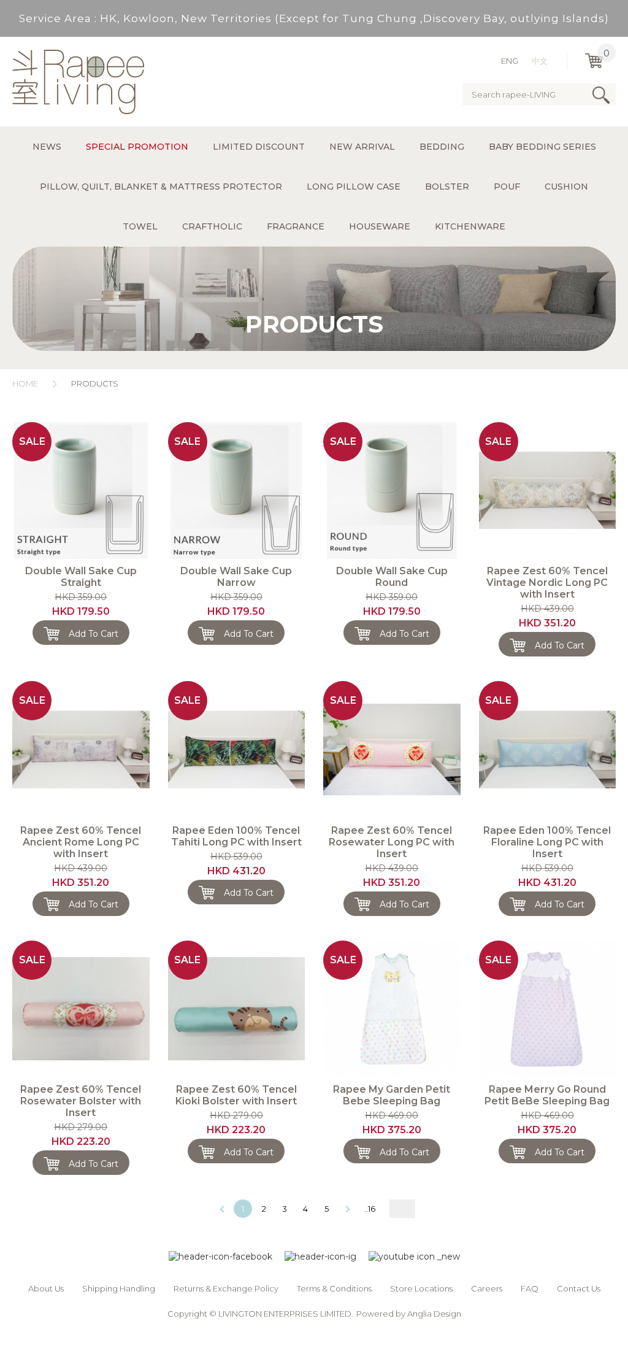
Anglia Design (434, 1313)
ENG (509, 61)
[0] (594, 60)
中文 (540, 61)
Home (25, 383)
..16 (369, 1209)
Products (94, 383)
